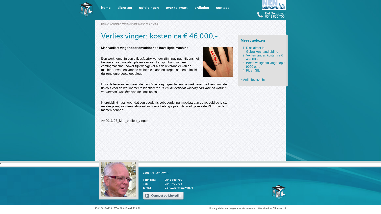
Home (106, 8)
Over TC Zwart (177, 8)
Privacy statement (218, 208)
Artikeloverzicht (254, 79)
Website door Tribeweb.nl (272, 208)
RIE (210, 106)
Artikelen (202, 8)
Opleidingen (149, 8)
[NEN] (274, 5)
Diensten (125, 8)
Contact (222, 8)
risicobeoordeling (167, 102)
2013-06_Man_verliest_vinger (127, 120)
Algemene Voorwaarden (243, 208)
